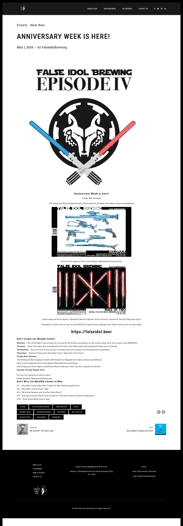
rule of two (25, 417)
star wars (41, 417)
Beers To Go (37, 465)
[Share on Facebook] (159, 412)
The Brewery (127, 9)
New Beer (37, 25)
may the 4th (77, 412)
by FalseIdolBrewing (52, 47)
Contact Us (143, 9)
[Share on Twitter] (163, 412)
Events (22, 25)
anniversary (61, 407)
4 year (23, 407)
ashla (76, 407)
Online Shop (92, 9)
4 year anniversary (40, 407)
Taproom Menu (110, 9)
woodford (56, 417)
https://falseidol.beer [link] (91, 331)
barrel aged (25, 412)
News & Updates (39, 473)
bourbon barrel (44, 412)
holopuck (61, 412)
